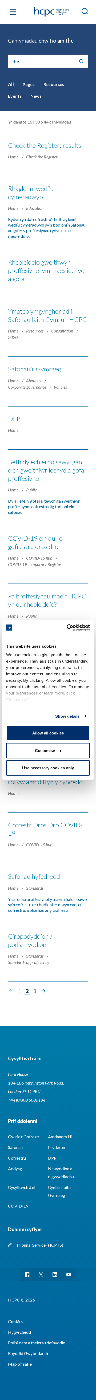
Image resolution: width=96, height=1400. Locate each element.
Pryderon (56, 1147)
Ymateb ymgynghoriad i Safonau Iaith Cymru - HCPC (47, 315)
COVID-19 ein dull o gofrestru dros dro (35, 542)
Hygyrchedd (19, 1332)
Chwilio (81, 61)
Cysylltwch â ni (21, 1187)
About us (34, 380)
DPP (14, 418)
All (11, 84)
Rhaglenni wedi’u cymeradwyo (31, 192)
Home (13, 156)
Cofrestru (17, 1157)
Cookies (15, 1321)
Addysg (15, 1168)
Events (15, 95)
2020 (13, 337)
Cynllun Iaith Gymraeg (59, 1191)
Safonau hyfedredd (34, 876)
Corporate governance (27, 386)
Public (31, 489)
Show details (67, 716)
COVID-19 (18, 1205)
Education (34, 208)
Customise (45, 750)
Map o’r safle (20, 1363)
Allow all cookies (48, 733)
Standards (34, 887)
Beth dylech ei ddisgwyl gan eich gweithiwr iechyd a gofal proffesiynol (47, 470)
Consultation (62, 330)
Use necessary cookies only (48, 768)
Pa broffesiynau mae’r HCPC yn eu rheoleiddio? (47, 600)
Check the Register (42, 156)
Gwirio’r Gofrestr (23, 1136)
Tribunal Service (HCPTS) (39, 1244)
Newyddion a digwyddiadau (61, 1172)
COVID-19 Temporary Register (34, 564)
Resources (53, 84)
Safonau (15, 1147)
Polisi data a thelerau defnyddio (36, 1342)
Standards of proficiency (28, 962)
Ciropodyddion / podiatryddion (30, 940)
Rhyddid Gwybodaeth (28, 1353)
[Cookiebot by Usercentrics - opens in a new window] (68, 627)
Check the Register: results (44, 145)
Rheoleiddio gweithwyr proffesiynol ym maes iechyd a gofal (46, 270)
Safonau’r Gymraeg (34, 369)
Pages (29, 84)
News (36, 95)
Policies (60, 386)
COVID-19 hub (39, 557)
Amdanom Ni (60, 1136)
